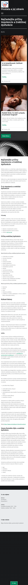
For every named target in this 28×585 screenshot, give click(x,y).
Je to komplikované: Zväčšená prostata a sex (12, 64)
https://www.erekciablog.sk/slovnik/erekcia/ (15, 424)
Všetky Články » (6, 136)
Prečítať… (4, 77)
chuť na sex (9, 232)
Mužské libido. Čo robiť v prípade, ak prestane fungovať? (13, 114)
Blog (3, 32)
